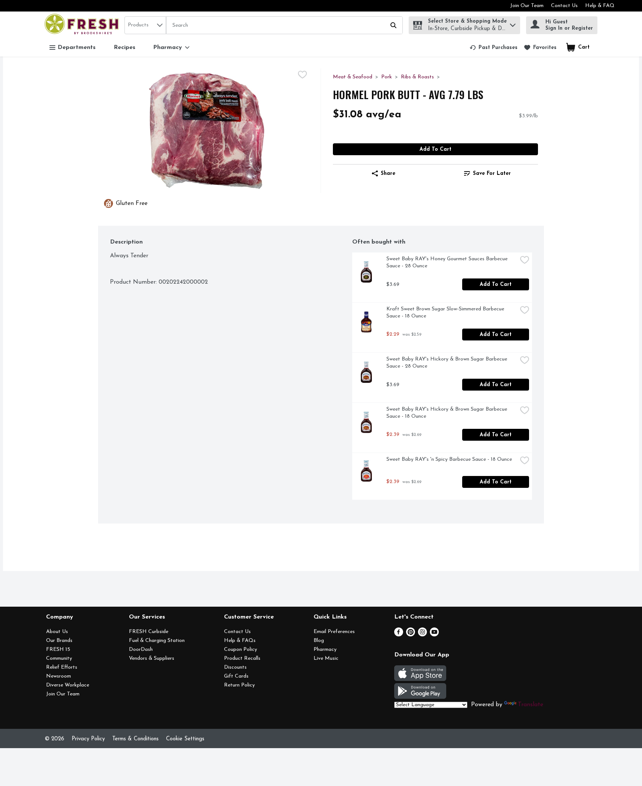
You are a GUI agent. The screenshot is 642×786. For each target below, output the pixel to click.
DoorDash (141, 649)
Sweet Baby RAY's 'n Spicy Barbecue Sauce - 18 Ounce (449, 459)
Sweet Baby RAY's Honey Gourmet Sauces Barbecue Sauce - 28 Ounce (447, 262)
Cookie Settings (185, 739)
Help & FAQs (240, 640)
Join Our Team (527, 6)
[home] (83, 25)
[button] (513, 23)
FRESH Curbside (148, 632)
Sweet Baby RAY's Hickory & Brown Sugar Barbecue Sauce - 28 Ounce (447, 362)
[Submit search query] (393, 25)
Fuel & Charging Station (157, 640)
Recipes (124, 47)
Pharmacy (325, 649)
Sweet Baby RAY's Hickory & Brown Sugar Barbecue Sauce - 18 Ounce (447, 413)
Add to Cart (435, 149)
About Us (57, 632)
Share (388, 173)
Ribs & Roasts (417, 77)
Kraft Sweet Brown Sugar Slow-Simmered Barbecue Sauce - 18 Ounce (446, 312)
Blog (319, 640)
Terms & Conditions (135, 739)
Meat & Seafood (352, 77)
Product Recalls (242, 658)
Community (59, 658)
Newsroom (58, 676)
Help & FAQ (600, 6)
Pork (386, 77)
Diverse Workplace (67, 685)
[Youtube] (434, 635)
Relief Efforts (61, 667)
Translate (530, 705)
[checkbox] (302, 74)
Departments (76, 47)
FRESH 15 (58, 649)
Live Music (326, 658)
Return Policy (239, 685)
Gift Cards (236, 676)
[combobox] (145, 25)
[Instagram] (422, 635)
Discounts (235, 667)
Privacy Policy (88, 739)
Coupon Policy (240, 649)
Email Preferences (334, 632)
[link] (493, 47)
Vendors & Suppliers (151, 658)
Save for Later (492, 173)
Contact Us (564, 6)
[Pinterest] (410, 635)
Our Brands (59, 640)
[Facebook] (398, 635)
